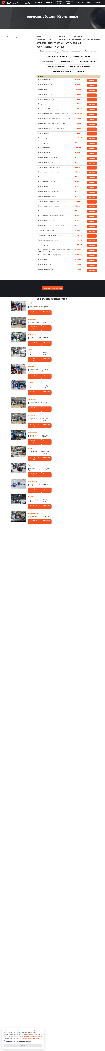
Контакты (98, 2)
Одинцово (31, 465)
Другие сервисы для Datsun (15, 37)
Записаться (92, 80)
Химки (30, 349)
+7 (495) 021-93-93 (34, 376)
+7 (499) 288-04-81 (34, 458)
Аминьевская (32, 432)
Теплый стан (32, 399)
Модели (37, 2)
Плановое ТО (58, 2)
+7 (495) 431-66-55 (34, 343)
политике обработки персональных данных (28, 1038)
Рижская (31, 496)
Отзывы (88, 2)
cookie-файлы (31, 1034)
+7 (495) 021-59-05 (34, 328)
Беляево (30, 448)
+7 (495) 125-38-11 (34, 442)
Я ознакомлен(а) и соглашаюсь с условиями (19, 1041)
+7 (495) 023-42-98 (34, 506)
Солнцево (31, 382)
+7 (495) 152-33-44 (34, 392)
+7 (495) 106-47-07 (34, 425)
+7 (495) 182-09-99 (34, 359)
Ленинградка (32, 334)
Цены (78, 2)
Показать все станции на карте (52, 288)
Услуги (47, 2)
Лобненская (32, 319)
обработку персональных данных (33, 1036)
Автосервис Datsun (27, 2)
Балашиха (31, 366)
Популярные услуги (69, 2)
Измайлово (31, 415)
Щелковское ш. (33, 513)
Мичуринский (32, 481)
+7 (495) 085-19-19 (34, 490)
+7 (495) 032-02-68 (34, 521)
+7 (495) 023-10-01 (34, 409)
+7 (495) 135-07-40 (34, 312)
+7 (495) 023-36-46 (34, 475)
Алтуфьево (31, 303)
